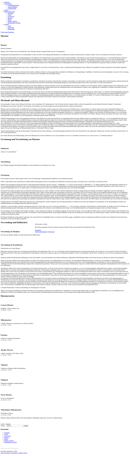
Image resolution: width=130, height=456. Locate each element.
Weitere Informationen (41, 232)
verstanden (38, 230)
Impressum (51, 232)
